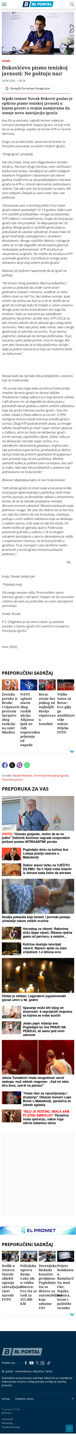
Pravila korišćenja (11, 1427)
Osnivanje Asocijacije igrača (51, 775)
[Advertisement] (38, 1174)
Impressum (7, 1419)
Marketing (7, 1423)
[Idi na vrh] (69, 1428)
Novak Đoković (22, 775)
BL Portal (6, 1413)
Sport (6, 61)
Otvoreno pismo (12, 779)
